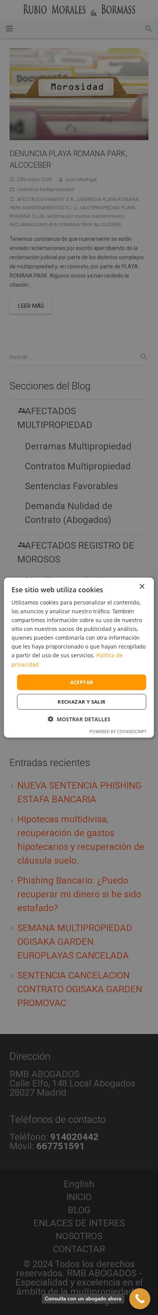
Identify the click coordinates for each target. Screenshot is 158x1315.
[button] (79, 719)
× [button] (142, 586)
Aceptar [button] (82, 681)
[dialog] (79, 657)
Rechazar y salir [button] (81, 701)
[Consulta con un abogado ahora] (139, 1298)
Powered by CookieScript (117, 731)
